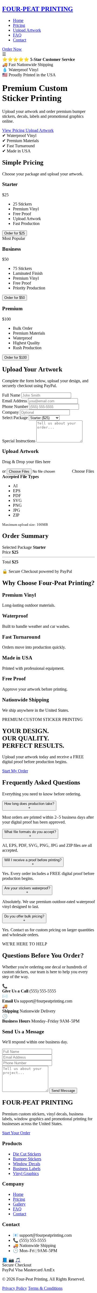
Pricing (19, 25)
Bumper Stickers (27, 1159)
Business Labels (26, 1168)
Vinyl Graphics (26, 1173)
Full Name (11, 395)
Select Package (15, 417)
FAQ (17, 35)
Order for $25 (14, 233)
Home (18, 20)
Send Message (63, 1091)
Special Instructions (18, 441)
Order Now (12, 49)
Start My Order (15, 771)
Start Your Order (16, 1133)
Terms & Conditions (45, 1288)
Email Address (14, 401)
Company (10, 412)
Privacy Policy (14, 1288)
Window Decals (26, 1163)
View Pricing (14, 130)
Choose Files (83, 471)
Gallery (19, 1204)
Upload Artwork (27, 30)
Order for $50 (14, 298)
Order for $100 (15, 357)
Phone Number (15, 406)
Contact (19, 40)
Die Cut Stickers (27, 1154)
